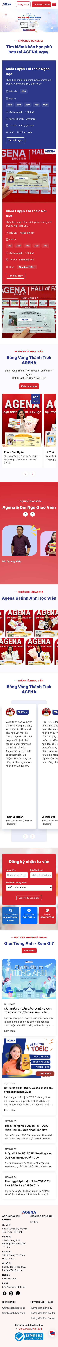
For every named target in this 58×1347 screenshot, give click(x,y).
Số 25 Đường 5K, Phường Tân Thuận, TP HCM (14, 1230)
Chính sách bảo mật (13, 1307)
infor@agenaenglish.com (14, 1287)
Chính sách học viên (13, 1312)
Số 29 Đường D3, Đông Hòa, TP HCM (13, 1257)
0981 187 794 (9, 1278)
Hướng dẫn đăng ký (41, 1307)
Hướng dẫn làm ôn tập (42, 1318)
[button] (25, 473)
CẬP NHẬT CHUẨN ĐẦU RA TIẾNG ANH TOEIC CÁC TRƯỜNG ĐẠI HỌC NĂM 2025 (28, 1012)
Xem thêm (9, 1030)
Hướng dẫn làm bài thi (42, 1312)
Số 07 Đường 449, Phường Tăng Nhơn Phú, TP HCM (14, 1243)
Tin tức (34, 1221)
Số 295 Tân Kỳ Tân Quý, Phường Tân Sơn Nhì (14, 1268)
